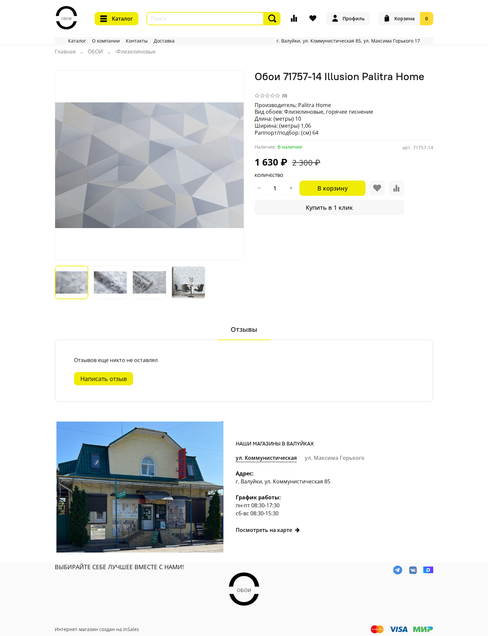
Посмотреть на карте (264, 530)
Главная (65, 51)
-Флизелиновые (135, 51)
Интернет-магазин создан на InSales (97, 629)
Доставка (164, 41)
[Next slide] (233, 165)
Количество (269, 175)
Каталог (122, 18)
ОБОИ (95, 51)
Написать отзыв (103, 379)
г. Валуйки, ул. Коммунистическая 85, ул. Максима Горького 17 (348, 41)
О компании (106, 41)
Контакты (137, 41)
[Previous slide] (65, 165)
